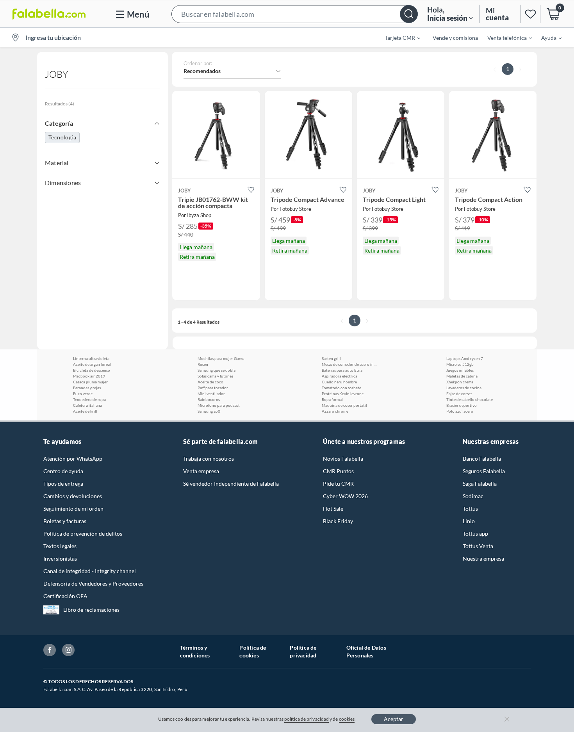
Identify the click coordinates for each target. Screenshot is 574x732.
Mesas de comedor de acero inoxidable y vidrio (349, 364)
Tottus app (475, 533)
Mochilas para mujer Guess (221, 358)
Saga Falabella (480, 483)
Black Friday (338, 521)
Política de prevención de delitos (82, 533)
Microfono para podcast (219, 405)
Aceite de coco (210, 381)
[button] (294, 13)
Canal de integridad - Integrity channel (89, 571)
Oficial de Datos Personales (366, 651)
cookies (347, 719)
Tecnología (62, 137)
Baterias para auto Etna (342, 370)
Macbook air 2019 (89, 376)
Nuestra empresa (483, 558)
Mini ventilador (211, 393)
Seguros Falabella (484, 471)
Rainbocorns (209, 399)
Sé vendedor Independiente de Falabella (231, 483)
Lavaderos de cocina (463, 387)
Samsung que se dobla (216, 370)
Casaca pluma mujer (90, 381)
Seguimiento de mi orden (73, 508)
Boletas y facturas (64, 521)
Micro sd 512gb (460, 364)
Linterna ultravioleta (91, 358)
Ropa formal (332, 399)
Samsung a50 (209, 411)
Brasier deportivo (461, 405)
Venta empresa (201, 471)
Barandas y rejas (87, 387)
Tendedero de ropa (89, 399)
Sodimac (473, 496)
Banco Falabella (482, 458)
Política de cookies (252, 651)
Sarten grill (331, 358)
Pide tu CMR (338, 483)
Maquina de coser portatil (344, 405)
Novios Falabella (343, 458)
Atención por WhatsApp (72, 458)
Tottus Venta (478, 546)
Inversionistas (60, 558)
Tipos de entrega (63, 483)
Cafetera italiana (87, 405)
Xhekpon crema (459, 381)
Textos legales (60, 546)
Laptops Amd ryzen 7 (464, 358)
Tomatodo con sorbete (341, 387)
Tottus (470, 508)
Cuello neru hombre (339, 381)
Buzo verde (83, 393)
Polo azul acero (459, 411)
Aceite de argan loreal (92, 364)
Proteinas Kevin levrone (343, 393)
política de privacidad (306, 719)
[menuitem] (398, 37)
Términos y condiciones (195, 651)
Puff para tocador (213, 387)
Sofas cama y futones (215, 376)
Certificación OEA (65, 596)
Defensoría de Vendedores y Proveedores (93, 583)
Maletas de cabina (462, 376)
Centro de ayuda (63, 471)
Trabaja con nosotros (208, 458)
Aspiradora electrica (339, 376)
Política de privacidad (303, 651)
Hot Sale (333, 508)
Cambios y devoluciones (72, 496)
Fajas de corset (459, 393)
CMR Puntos (338, 471)
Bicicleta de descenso (91, 370)
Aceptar (393, 719)
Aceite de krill (85, 411)
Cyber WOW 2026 (345, 496)
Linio (469, 521)
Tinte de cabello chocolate (469, 399)
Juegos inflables (460, 370)
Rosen (203, 364)
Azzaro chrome (335, 411)
